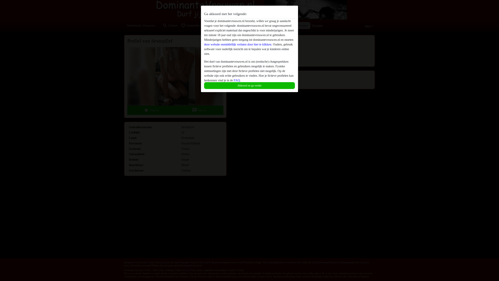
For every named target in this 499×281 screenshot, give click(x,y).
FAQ (237, 80)
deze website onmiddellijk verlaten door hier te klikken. (238, 44)
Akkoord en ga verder (249, 85)
